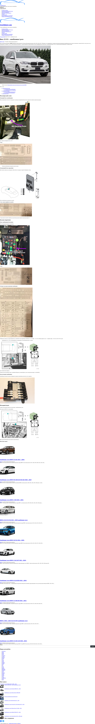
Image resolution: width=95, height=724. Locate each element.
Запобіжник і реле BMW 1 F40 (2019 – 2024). (12, 500)
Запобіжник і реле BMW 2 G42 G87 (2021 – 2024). (13, 560)
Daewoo (3, 657)
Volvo (3, 678)
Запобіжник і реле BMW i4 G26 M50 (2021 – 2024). (13, 580)
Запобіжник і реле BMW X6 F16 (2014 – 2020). (12, 540)
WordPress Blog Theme (12, 723)
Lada (3, 666)
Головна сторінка (5, 10)
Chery (3, 654)
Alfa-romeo (4, 651)
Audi (3, 652)
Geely (3, 660)
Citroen (3, 656)
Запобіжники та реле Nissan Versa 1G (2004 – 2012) (13, 708)
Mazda (3, 668)
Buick (3, 653)
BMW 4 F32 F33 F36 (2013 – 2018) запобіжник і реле (14, 520)
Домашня (1, 36)
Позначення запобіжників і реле (7, 11)
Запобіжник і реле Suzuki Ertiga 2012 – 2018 (12, 700)
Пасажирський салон (6, 88)
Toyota (3, 677)
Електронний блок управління (10, 90)
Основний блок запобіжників (9, 89)
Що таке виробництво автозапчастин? (11, 696)
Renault (3, 673)
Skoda (3, 674)
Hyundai (3, 662)
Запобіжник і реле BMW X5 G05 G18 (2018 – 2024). (13, 641)
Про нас (3, 13)
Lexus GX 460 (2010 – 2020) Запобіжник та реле (13, 684)
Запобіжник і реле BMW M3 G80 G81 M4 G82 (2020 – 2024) (15, 479)
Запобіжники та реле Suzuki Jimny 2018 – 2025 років (13, 716)
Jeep (2, 664)
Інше (3, 679)
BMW (4, 36)
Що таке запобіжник (5, 12)
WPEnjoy (19, 723)
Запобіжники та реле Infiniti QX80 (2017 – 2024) (13, 712)
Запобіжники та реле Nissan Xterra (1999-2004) (12, 692)
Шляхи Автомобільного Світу (7, 16)
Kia (2, 665)
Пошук (1, 644)
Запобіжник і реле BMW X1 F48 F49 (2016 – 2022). (13, 600)
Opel (3, 671)
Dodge (3, 658)
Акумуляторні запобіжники (9, 92)
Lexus (3, 667)
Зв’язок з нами (4, 14)
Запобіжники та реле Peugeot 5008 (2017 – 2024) (13, 688)
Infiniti (3, 663)
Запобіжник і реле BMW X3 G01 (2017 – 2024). (12, 459)
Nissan (3, 670)
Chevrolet (3, 655)
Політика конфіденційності (6, 31)
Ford (2, 659)
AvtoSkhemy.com (3, 5)
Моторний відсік (5, 93)
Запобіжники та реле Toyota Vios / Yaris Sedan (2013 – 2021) (14, 704)
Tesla (3, 676)
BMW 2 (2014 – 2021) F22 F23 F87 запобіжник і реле (14, 620)
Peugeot (3, 672)
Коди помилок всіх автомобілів (7, 15)
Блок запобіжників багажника (9, 91)
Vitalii (3, 41)
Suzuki (3, 675)
